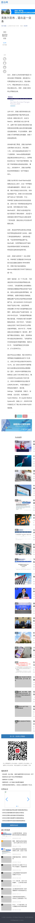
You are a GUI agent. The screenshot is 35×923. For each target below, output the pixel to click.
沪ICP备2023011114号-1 (17, 920)
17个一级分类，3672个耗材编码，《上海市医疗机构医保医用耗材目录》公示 (19, 881)
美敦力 (19, 416)
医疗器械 (4, 26)
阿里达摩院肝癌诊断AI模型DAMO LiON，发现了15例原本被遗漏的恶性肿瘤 (19, 849)
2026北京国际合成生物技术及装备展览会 (13, 815)
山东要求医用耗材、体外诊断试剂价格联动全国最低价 (19, 834)
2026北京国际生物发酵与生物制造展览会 (13, 818)
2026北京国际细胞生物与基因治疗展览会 (13, 812)
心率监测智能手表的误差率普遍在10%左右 (19, 873)
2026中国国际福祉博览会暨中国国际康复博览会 (15, 810)
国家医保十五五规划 (7, 779)
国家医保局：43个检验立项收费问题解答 (13, 782)
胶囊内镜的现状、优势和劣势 (19, 857)
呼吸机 (25, 416)
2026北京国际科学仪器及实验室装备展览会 (13, 820)
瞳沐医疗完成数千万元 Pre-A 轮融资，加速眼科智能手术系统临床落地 (19, 865)
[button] (7, 799)
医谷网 (25, 26)
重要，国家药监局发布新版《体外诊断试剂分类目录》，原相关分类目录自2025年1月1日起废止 (19, 842)
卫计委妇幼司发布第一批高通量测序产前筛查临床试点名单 (19, 889)
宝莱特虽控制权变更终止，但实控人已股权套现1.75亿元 (17, 785)
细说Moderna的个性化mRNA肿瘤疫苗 (12, 777)
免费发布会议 (14, 825)
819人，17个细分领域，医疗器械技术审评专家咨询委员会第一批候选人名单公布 (19, 905)
